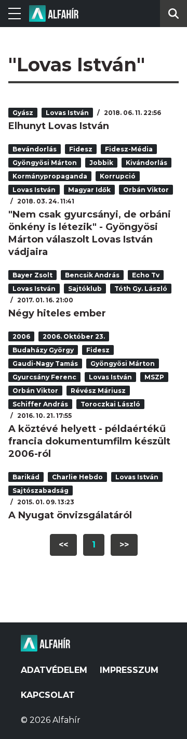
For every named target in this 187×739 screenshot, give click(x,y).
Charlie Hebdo (77, 477)
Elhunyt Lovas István (58, 126)
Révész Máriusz (98, 390)
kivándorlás (146, 163)
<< (63, 545)
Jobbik (101, 163)
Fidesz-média (129, 149)
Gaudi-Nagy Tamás (45, 363)
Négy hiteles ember (57, 313)
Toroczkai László (110, 404)
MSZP (154, 377)
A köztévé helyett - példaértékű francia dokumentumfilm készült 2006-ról (89, 441)
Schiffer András (40, 404)
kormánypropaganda (49, 176)
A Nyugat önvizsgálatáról (70, 515)
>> (124, 545)
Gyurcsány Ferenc (44, 377)
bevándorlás (34, 149)
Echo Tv (145, 275)
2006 (21, 336)
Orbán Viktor (146, 190)
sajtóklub (85, 288)
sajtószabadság (40, 490)
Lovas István (67, 113)
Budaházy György (43, 350)
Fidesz (80, 149)
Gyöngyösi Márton (44, 163)
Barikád (25, 477)
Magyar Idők (89, 190)
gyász (22, 113)
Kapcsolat (48, 695)
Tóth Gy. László (140, 288)
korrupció (118, 176)
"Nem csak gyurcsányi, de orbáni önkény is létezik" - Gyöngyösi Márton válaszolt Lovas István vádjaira (89, 233)
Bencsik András (92, 275)
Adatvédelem (54, 670)
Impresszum (129, 670)
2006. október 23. (74, 336)
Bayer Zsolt (32, 275)
